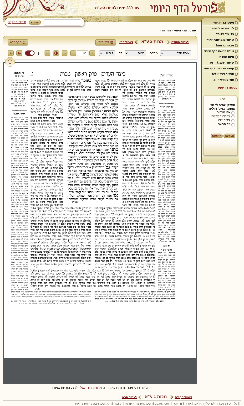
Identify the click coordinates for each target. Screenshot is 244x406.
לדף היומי (103, 42)
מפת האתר (81, 403)
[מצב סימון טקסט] (39, 53)
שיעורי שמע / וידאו (222, 62)
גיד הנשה (224, 120)
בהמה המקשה (220, 116)
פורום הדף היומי (223, 79)
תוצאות (217, 136)
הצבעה (229, 136)
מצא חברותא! (225, 45)
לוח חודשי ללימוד (222, 28)
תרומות (118, 403)
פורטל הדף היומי (185, 30)
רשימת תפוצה (144, 403)
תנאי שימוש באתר (101, 403)
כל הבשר (224, 124)
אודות (188, 403)
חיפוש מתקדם (17, 22)
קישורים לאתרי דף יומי (219, 68)
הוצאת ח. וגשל (90, 388)
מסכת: (153, 53)
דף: (120, 53)
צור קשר (178, 403)
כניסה (233, 87)
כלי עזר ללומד (225, 34)
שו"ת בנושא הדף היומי (219, 51)
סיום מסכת (226, 57)
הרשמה (222, 87)
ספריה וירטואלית (223, 74)
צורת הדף (165, 30)
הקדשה (129, 403)
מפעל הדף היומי (223, 22)
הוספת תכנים (163, 403)
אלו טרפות (223, 112)
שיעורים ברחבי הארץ (220, 39)
